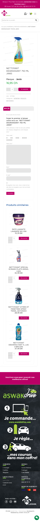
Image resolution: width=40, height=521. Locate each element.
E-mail (8, 175)
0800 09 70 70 (25, 482)
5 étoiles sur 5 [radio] (10, 140)
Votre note (9, 135)
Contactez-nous (7, 482)
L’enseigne (6, 467)
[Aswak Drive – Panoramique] (5, 13)
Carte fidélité (25, 472)
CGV (4, 485)
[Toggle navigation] (35, 14)
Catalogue (24, 470)
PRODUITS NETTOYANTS (20, 26)
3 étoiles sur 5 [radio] (18, 138)
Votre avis (9, 143)
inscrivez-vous (19, 4)
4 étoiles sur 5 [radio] (25, 138)
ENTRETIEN (10, 26)
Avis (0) (6, 108)
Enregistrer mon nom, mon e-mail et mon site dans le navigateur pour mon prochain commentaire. (18, 187)
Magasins (5, 472)
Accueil (3, 26)
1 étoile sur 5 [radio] (7, 138)
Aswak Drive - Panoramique (18, 511)
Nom (8, 167)
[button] (24, 238)
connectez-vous (29, 2)
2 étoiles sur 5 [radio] (12, 138)
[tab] (6, 109)
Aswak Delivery (26, 467)
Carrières (5, 470)
